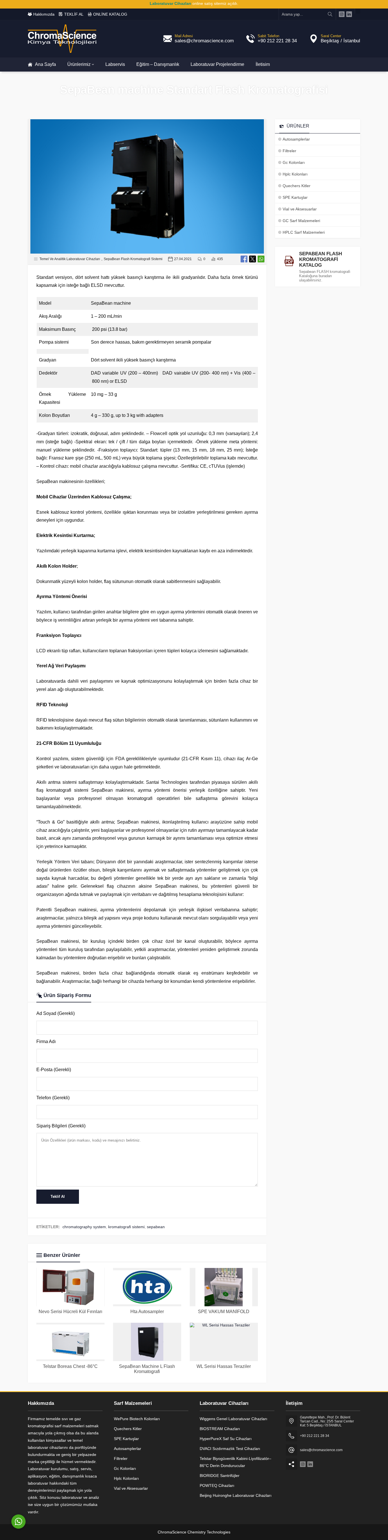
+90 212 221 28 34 (277, 40)
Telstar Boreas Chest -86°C (70, 1366)
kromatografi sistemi (126, 1227)
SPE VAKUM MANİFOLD (223, 1311)
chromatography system (84, 1227)
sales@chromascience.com (204, 40)
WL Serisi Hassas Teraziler (224, 1366)
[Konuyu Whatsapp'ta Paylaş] (261, 259)
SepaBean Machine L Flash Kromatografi (147, 1369)
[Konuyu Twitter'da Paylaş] (252, 259)
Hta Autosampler (147, 1311)
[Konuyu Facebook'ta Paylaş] (244, 259)
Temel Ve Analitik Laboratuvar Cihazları (69, 259)
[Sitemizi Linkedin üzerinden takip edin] (349, 14)
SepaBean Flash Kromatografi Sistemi (133, 259)
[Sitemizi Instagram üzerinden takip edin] (342, 14)
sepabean (156, 1227)
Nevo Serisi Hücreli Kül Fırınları (70, 1311)
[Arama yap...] (330, 14)
